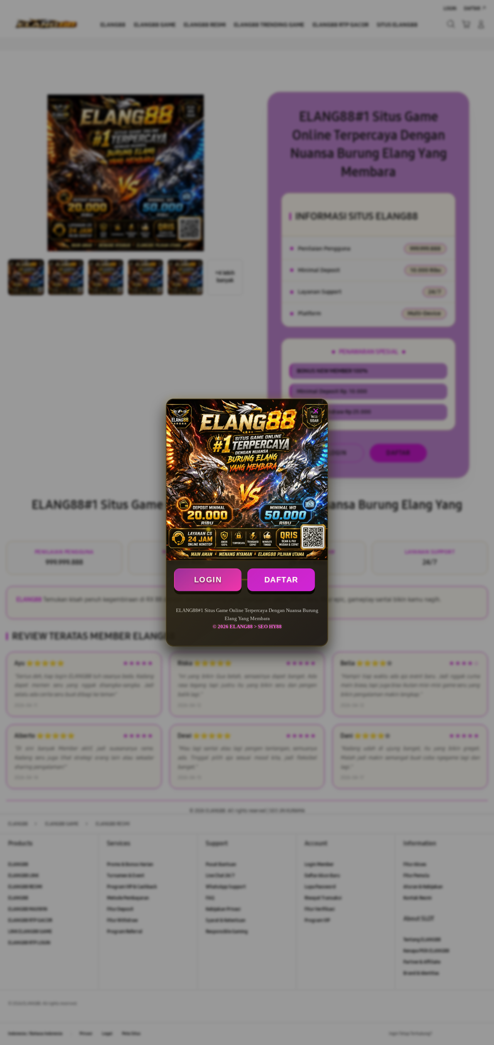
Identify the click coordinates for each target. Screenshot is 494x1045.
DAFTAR (281, 579)
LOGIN (208, 579)
